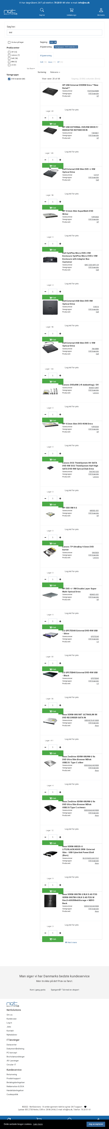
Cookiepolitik (12, 1094)
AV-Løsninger (13, 1060)
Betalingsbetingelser (16, 1082)
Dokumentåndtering (15, 1048)
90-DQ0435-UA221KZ (91, 858)
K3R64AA (95, 217)
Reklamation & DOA (15, 1086)
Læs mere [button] (38, 1124)
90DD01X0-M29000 (91, 906)
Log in (9, 1023)
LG (98, 642)
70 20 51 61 (59, 2)
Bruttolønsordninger (16, 1056)
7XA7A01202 (94, 472)
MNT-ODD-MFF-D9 (92, 265)
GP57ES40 (95, 636)
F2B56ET (95, 133)
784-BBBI (95, 349)
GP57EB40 (95, 678)
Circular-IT (11, 1064)
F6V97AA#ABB (93, 91)
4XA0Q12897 (94, 388)
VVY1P (96, 175)
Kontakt (10, 1031)
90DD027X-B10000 (91, 720)
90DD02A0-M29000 (91, 810)
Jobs (9, 1027)
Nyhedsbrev (12, 1035)
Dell (97, 180)
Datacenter (12, 1045)
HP (98, 96)
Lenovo (96, 393)
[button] (55, 72)
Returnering (12, 1074)
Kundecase (11, 1019)
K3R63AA (95, 427)
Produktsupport (14, 1078)
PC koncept (12, 1052)
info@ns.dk (84, 2)
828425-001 (94, 594)
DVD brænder (94, 94)
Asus (97, 726)
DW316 (96, 307)
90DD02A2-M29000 (91, 765)
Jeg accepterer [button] (96, 1124)
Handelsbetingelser (15, 1090)
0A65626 (95, 553)
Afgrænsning (46, 55)
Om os (10, 1015)
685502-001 (94, 511)
